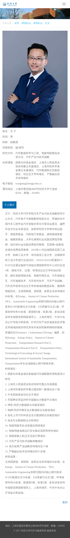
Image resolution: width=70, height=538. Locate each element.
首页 (16, 23)
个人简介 (9, 204)
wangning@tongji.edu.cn (28, 183)
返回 (65, 502)
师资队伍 (26, 23)
